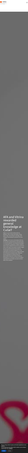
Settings (9, 450)
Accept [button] (4, 450)
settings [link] (10, 448)
